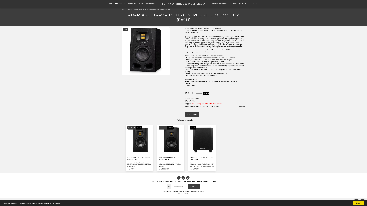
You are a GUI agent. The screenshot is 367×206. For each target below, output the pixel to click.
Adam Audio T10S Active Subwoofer (199, 158)
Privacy (186, 194)
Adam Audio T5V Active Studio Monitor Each (138, 158)
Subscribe (194, 186)
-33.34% (139, 128)
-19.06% (170, 128)
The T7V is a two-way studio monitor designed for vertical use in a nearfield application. (170, 164)
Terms (179, 194)
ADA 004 (212, 158)
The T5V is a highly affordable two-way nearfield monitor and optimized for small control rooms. (139, 164)
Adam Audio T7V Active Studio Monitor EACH (170, 158)
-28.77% (193, 128)
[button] (219, 4)
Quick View (139, 149)
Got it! (358, 203)
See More (241, 106)
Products (129, 9)
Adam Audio (194, 98)
